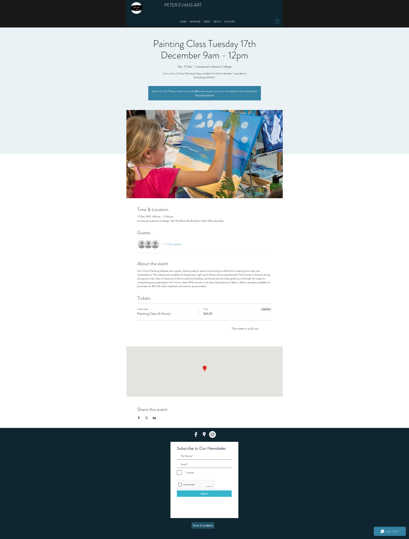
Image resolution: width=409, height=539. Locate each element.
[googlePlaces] (204, 434)
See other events (204, 95)
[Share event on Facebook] (138, 418)
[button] (277, 21)
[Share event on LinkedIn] (154, 418)
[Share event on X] (146, 418)
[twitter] (212, 434)
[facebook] (196, 434)
